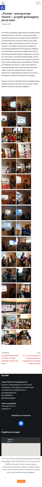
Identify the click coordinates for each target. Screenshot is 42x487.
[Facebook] (21, 423)
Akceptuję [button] (21, 481)
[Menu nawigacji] (38, 3)
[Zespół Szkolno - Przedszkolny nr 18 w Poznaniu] (3, 3)
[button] (2, 7)
